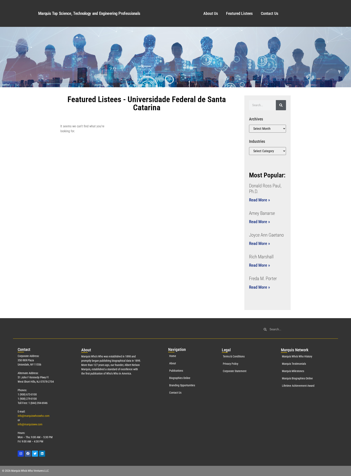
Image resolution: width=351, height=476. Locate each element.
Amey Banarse (262, 213)
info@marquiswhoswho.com (34, 415)
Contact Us (269, 13)
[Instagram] (21, 454)
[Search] (281, 105)
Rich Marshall (261, 257)
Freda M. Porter (263, 278)
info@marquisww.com (30, 424)
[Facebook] (28, 454)
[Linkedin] (42, 454)
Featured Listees (239, 13)
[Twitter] (35, 454)
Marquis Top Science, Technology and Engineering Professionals (89, 13)
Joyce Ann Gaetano (266, 235)
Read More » (259, 200)
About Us (210, 13)
